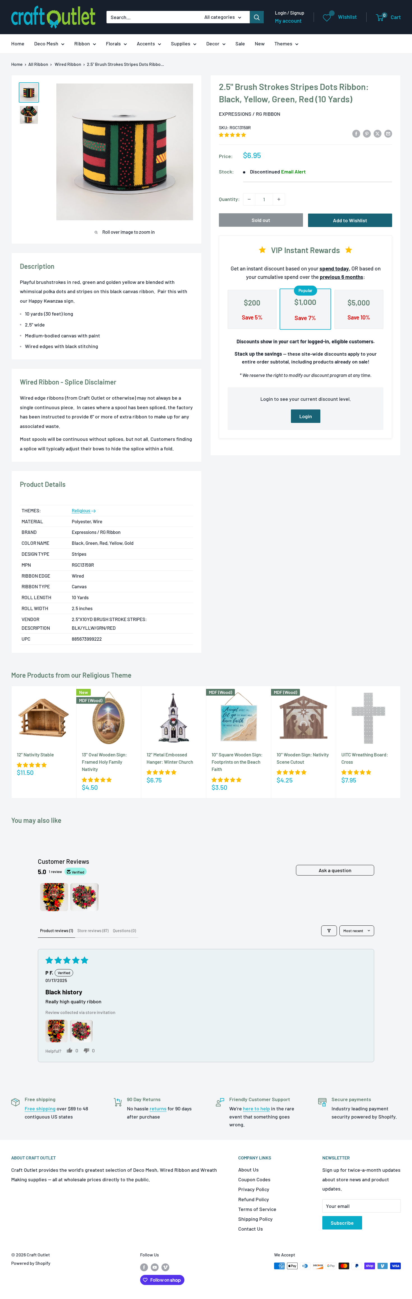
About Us (248, 1169)
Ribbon (82, 43)
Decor (212, 43)
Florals (113, 43)
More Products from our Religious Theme (71, 675)
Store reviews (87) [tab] (92, 930)
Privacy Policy (253, 1189)
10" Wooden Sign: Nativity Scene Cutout (303, 758)
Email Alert (293, 171)
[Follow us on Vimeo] (165, 1267)
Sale (240, 43)
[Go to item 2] (84, 897)
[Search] (257, 17)
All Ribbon (38, 64)
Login (305, 416)
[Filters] (329, 930)
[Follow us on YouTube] (155, 1267)
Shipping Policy (255, 1219)
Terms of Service (257, 1209)
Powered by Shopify (30, 1263)
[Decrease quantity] (249, 199)
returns (158, 1108)
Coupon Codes (254, 1179)
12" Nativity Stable (35, 754)
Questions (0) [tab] (124, 930)
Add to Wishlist (350, 220)
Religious (81, 510)
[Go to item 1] (54, 897)
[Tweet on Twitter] (377, 133)
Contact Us (250, 1229)
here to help (256, 1108)
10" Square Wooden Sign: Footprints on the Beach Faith (237, 762)
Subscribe (342, 1223)
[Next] (401, 742)
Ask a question (335, 870)
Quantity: (229, 199)
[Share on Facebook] (356, 133)
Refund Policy (253, 1199)
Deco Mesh (46, 43)
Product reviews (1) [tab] (56, 930)
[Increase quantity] (279, 199)
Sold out (261, 220)
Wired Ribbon (68, 64)
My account (288, 20)
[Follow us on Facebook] (144, 1267)
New (260, 43)
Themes (283, 43)
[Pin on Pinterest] (367, 133)
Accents (146, 43)
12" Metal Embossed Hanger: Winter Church (170, 758)
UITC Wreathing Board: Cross (364, 758)
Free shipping (40, 1108)
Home (17, 43)
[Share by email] (388, 133)
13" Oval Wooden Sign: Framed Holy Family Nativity (104, 762)
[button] (232, 134)
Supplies (180, 43)
